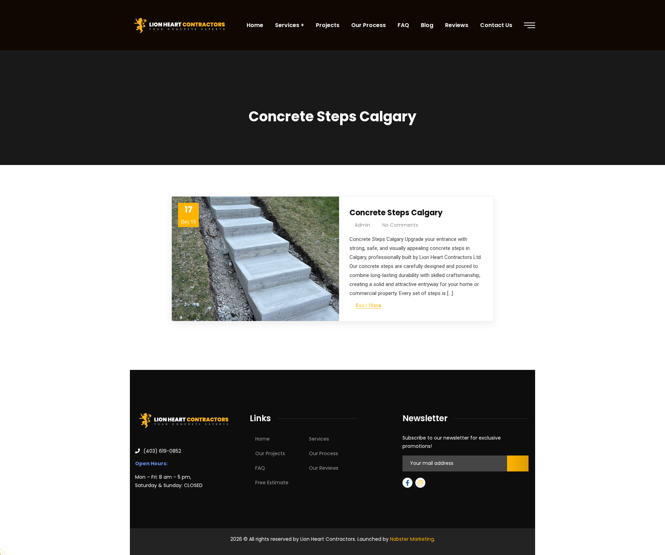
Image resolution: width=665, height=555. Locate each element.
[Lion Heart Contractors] (179, 25)
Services (319, 438)
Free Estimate (272, 482)
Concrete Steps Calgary (396, 212)
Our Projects (270, 453)
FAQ (260, 468)
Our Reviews (323, 468)
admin (362, 225)
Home (262, 438)
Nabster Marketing (412, 539)
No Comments (400, 225)
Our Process (323, 453)
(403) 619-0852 (162, 451)
